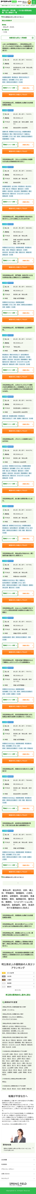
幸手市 (19, 1065)
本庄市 (19, 1056)
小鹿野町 (9, 1072)
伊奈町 (21, 1067)
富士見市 (29, 1063)
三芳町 (26, 1067)
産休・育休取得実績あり (9, 1033)
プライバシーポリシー (7, 1169)
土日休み (11, 1026)
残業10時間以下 (26, 1028)
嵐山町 (20, 1070)
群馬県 (14, 1088)
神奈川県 (29, 1088)
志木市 (22, 1061)
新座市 (4, 1063)
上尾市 (19, 1058)
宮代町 (30, 1072)
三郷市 (4, 1065)
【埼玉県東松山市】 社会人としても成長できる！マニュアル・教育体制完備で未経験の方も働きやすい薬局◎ (17, 610)
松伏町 (4, 1074)
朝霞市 (17, 1061)
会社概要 (4, 1160)
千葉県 (19, 1088)
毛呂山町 (5, 1070)
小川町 (25, 1070)
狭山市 (30, 1056)
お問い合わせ (5, 1174)
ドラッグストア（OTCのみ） (9, 1019)
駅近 (19, 1028)
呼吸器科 (13, 1040)
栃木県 (9, 1088)
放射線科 (30, 1044)
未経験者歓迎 (6, 1028)
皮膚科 (30, 1040)
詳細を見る (26, 88)
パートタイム (10, 1010)
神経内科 (23, 1044)
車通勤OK (14, 1028)
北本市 (19, 1063)
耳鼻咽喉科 (18, 1042)
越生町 (10, 1070)
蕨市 (3, 1061)
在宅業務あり (6, 1031)
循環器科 (19, 1040)
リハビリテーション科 (14, 1044)
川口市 (21, 1054)
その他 (14, 1047)
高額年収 (5, 1026)
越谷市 (28, 1058)
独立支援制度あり (23, 1033)
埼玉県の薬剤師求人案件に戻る (18, 995)
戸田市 (8, 1061)
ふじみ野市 (10, 1067)
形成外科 (8, 1047)
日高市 (29, 1065)
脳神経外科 (29, 1042)
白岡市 (16, 1067)
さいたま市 (5, 1054)
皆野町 (4, 1072)
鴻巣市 (9, 1058)
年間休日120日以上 (20, 1026)
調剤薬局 (5, 1017)
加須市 (14, 1056)
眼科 (23, 1042)
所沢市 (4, 1056)
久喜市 (14, 1063)
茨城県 (4, 1088)
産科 (3, 1047)
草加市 (24, 1058)
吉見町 (30, 1070)
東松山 (4, 1081)
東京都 (24, 1088)
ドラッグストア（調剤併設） (16, 1017)
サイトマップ (5, 1178)
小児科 (25, 1040)
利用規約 (4, 1164)
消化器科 (11, 1042)
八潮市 (24, 1063)
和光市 (27, 1061)
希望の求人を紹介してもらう (18, 94)
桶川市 (9, 1063)
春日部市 (24, 1056)
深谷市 (14, 1058)
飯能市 (9, 1056)
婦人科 (8, 1040)
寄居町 (25, 1072)
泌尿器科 (5, 1042)
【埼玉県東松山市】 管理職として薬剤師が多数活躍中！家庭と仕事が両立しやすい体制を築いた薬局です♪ (17, 944)
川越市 (11, 1054)
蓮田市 (9, 1065)
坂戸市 (14, 1065)
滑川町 (15, 1070)
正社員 (4, 1010)
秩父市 (31, 1054)
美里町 (15, 1072)
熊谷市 (16, 1054)
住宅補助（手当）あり (17, 1031)
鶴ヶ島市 (24, 1065)
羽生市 (4, 1058)
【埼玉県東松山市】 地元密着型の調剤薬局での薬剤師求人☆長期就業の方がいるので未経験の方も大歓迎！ (17, 955)
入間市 (13, 1061)
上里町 (20, 1072)
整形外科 (5, 1044)
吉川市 (4, 1067)
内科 (3, 1040)
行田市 (26, 1054)
